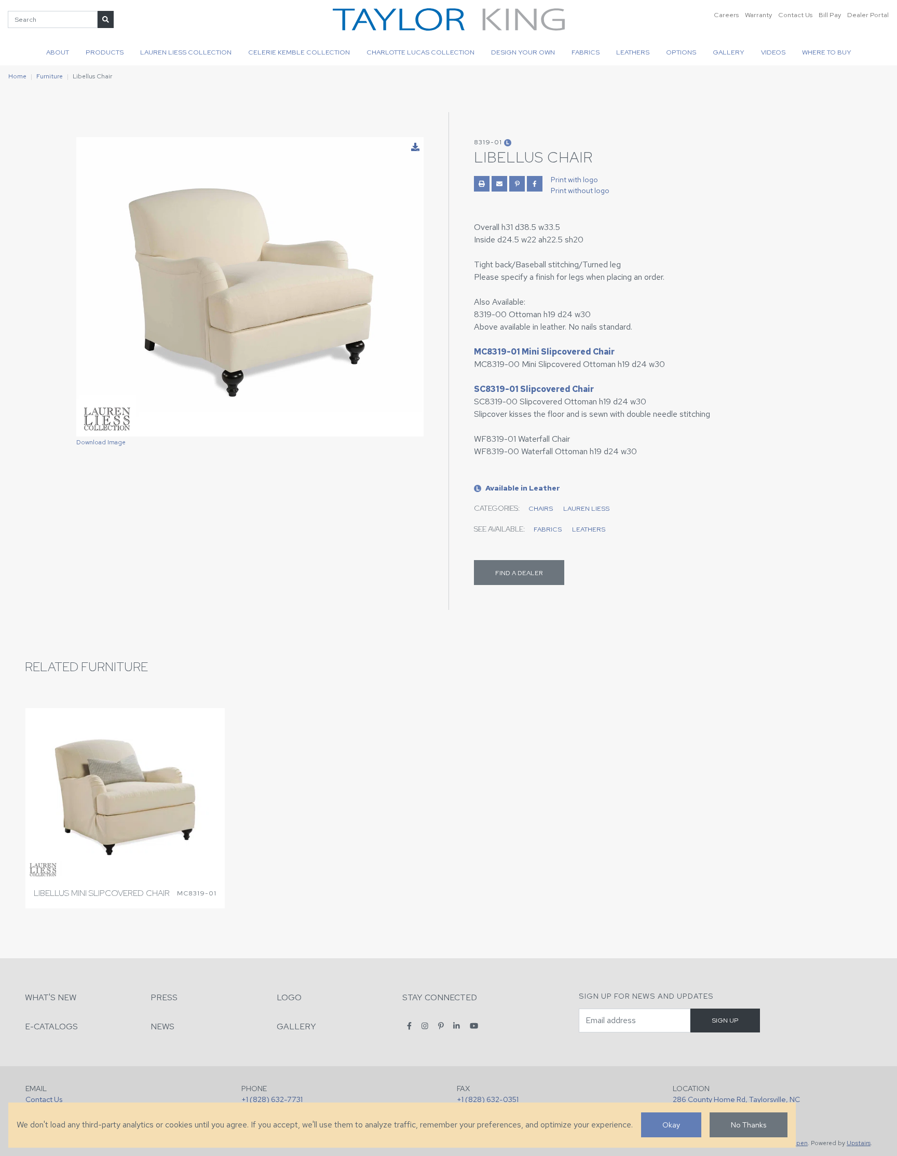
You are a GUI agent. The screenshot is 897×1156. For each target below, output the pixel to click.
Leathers (632, 52)
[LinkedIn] (456, 1026)
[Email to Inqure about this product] (499, 184)
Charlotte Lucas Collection (420, 52)
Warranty (758, 14)
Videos (773, 52)
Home (17, 76)
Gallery (728, 52)
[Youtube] (474, 1026)
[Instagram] (425, 1026)
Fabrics (586, 52)
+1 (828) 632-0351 (488, 1099)
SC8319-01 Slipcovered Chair (534, 389)
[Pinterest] (441, 1026)
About (57, 52)
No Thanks (748, 1125)
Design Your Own (523, 52)
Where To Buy (826, 52)
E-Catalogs (51, 1026)
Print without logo (580, 190)
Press (164, 997)
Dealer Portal (868, 14)
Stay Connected (439, 997)
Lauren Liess (586, 508)
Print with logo (574, 179)
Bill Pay (830, 14)
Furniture (49, 76)
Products (105, 52)
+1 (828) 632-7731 (272, 1099)
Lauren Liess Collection (186, 52)
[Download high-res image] (415, 147)
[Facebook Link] (534, 184)
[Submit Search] (106, 19)
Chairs (540, 508)
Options (681, 52)
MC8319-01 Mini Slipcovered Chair (544, 351)
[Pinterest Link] (517, 184)
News (162, 1026)
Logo (289, 997)
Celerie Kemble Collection (299, 52)
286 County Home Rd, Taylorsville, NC (736, 1099)
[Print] (482, 184)
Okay (671, 1125)
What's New (50, 997)
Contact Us (795, 14)
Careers (726, 14)
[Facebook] (409, 1026)
